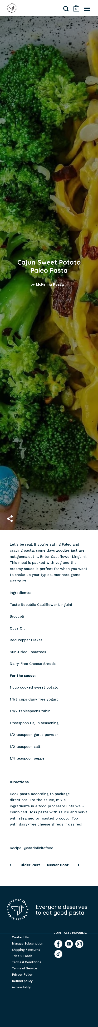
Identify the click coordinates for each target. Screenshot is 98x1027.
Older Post (30, 865)
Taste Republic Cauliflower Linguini (41, 605)
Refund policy (22, 981)
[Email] (58, 954)
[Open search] (66, 9)
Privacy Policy (22, 974)
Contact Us (20, 937)
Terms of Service (24, 968)
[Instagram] (79, 944)
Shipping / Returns (26, 949)
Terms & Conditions (26, 962)
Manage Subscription (27, 943)
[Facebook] (58, 944)
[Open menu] (87, 8)
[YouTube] (69, 944)
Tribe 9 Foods (22, 956)
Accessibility (21, 987)
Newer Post (58, 865)
